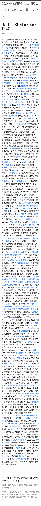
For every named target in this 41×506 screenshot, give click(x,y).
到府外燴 (13, 252)
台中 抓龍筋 (6, 304)
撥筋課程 (19, 238)
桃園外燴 (35, 350)
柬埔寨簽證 (14, 148)
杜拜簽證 (15, 440)
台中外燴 (5, 241)
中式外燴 (26, 208)
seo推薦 (14, 102)
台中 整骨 (12, 173)
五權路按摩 (26, 203)
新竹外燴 (30, 385)
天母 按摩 (35, 282)
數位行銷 (7, 105)
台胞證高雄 (25, 306)
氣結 (9, 347)
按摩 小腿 (25, 225)
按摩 (28, 107)
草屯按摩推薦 (15, 426)
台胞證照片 (20, 336)
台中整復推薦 (22, 331)
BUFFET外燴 (7, 167)
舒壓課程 (35, 353)
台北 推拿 (21, 279)
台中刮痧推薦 (11, 77)
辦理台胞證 (23, 197)
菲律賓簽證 (6, 83)
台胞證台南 (32, 328)
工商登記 (9, 336)
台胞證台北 (6, 181)
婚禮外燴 (27, 94)
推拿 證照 (35, 252)
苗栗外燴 (13, 222)
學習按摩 (33, 287)
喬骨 (3, 97)
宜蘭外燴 (24, 86)
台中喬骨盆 (33, 222)
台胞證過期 (30, 279)
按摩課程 (26, 287)
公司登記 (19, 61)
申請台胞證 (21, 124)
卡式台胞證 (25, 80)
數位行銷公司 (9, 61)
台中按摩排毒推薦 (24, 88)
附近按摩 (7, 355)
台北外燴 (20, 214)
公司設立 (9, 53)
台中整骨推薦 (21, 459)
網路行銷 (21, 216)
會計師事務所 (7, 306)
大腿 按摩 (17, 255)
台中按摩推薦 (20, 260)
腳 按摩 (33, 75)
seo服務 (25, 162)
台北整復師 (10, 309)
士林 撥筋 (16, 91)
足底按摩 (35, 402)
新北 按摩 (13, 116)
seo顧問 (11, 260)
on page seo (32, 304)
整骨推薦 (19, 282)
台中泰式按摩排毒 (30, 238)
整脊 (11, 99)
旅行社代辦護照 (14, 415)
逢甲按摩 (9, 165)
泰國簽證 (21, 99)
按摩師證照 (10, 238)
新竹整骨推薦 (21, 353)
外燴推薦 (27, 282)
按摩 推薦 (27, 148)
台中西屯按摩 (33, 45)
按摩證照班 (20, 113)
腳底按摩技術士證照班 (29, 205)
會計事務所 (34, 323)
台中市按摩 (6, 48)
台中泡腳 (26, 418)
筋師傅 (36, 276)
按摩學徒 (20, 105)
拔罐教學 (18, 448)
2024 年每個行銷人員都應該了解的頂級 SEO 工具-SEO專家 (20, 10)
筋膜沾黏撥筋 (7, 255)
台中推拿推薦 (9, 50)
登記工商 (31, 113)
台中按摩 (16, 306)
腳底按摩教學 (30, 309)
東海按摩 (20, 83)
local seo (25, 415)
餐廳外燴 (17, 156)
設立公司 (23, 456)
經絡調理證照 (21, 50)
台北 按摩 (28, 77)
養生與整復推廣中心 (24, 263)
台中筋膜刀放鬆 (20, 181)
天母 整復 (13, 279)
